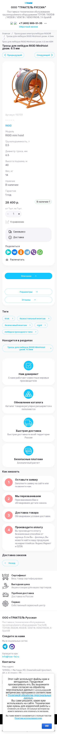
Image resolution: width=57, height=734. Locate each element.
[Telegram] (27, 252)
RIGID (8, 125)
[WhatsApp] (40, 252)
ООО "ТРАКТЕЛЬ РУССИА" (28, 7)
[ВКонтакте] (14, 252)
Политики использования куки (28, 718)
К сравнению (17, 222)
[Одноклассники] (21, 252)
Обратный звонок (28, 27)
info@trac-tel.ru (10, 656)
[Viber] (33, 252)
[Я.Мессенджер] (8, 252)
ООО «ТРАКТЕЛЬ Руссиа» (19, 617)
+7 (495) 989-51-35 (30, 23)
